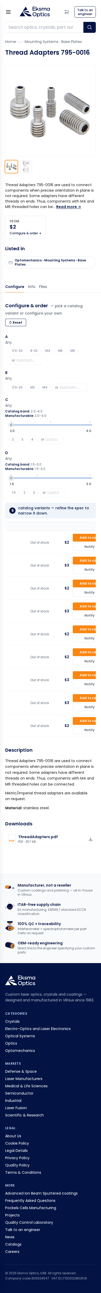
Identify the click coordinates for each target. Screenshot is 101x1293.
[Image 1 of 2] (11, 166)
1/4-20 (17, 350)
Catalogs (13, 1244)
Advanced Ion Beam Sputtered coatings (41, 1193)
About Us (13, 1136)
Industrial (13, 1100)
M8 (72, 350)
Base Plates (71, 41)
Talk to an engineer (22, 1229)
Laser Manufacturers (23, 1078)
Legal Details (16, 1150)
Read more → (68, 206)
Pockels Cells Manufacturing (30, 1207)
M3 (32, 387)
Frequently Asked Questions (30, 1200)
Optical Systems (20, 1036)
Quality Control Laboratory (29, 1222)
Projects (12, 1215)
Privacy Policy (17, 1157)
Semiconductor (19, 1093)
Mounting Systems (41, 41)
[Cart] (66, 12)
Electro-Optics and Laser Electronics (38, 1028)
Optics (11, 1043)
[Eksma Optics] (35, 12)
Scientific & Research (24, 1115)
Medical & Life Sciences (26, 1086)
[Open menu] (8, 12)
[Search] (89, 27)
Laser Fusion (16, 1107)
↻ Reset (15, 322)
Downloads (43, 287)
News (10, 1237)
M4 (47, 350)
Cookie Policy (17, 1143)
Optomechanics (20, 1050)
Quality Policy (17, 1165)
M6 (60, 350)
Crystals (12, 1021)
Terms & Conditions (23, 1172)
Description (31, 287)
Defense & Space (21, 1071)
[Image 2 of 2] (26, 166)
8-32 (34, 350)
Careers (12, 1251)
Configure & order (14, 287)
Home (10, 41)
